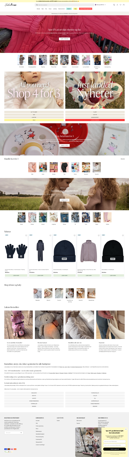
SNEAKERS (34, 392)
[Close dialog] (126, 429)
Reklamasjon (39, 431)
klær (61, 366)
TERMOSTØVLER (95, 392)
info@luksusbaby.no (102, 425)
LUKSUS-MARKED (95, 120)
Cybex (89, 373)
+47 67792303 (105, 423)
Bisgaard (62, 373)
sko (63, 366)
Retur (37, 428)
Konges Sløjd (52, 373)
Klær (43, 8)
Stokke (65, 373)
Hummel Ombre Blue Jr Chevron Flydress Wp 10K (39, 269)
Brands (38, 8)
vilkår (19, 423)
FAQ (37, 423)
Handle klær (64, 200)
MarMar (70, 373)
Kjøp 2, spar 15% (64, 38)
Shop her (123, 158)
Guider (58, 420)
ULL (95, 398)
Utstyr (50, 8)
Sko (46, 8)
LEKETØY (34, 117)
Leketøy (55, 8)
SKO (34, 114)
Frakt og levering (39, 426)
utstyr (66, 366)
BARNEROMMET (95, 117)
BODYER (34, 395)
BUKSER (34, 406)
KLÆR (95, 112)
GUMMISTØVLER (95, 401)
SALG (34, 120)
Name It (57, 373)
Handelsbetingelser (40, 434)
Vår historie (79, 420)
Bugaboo (99, 373)
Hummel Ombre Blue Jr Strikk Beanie (60, 269)
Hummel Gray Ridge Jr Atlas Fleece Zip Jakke (87, 269)
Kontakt (38, 420)
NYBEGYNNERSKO (95, 403)
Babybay (104, 373)
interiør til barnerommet (76, 366)
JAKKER (34, 398)
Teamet (78, 423)
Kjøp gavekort (39, 442)
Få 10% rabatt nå (115, 449)
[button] (124, 5)
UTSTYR (95, 114)
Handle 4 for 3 (64, 145)
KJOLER (95, 395)
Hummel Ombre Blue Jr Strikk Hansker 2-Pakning (15, 269)
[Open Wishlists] (120, 5)
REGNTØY (95, 406)
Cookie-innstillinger (40, 444)
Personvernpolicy (40, 436)
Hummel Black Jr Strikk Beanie (108, 269)
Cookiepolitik (39, 439)
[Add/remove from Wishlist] (26, 235)
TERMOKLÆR (34, 403)
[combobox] (64, 4)
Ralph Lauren (94, 373)
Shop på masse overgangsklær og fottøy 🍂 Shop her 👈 (64, 1)
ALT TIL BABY (34, 112)
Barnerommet (61, 8)
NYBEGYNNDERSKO (34, 401)
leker (69, 366)
